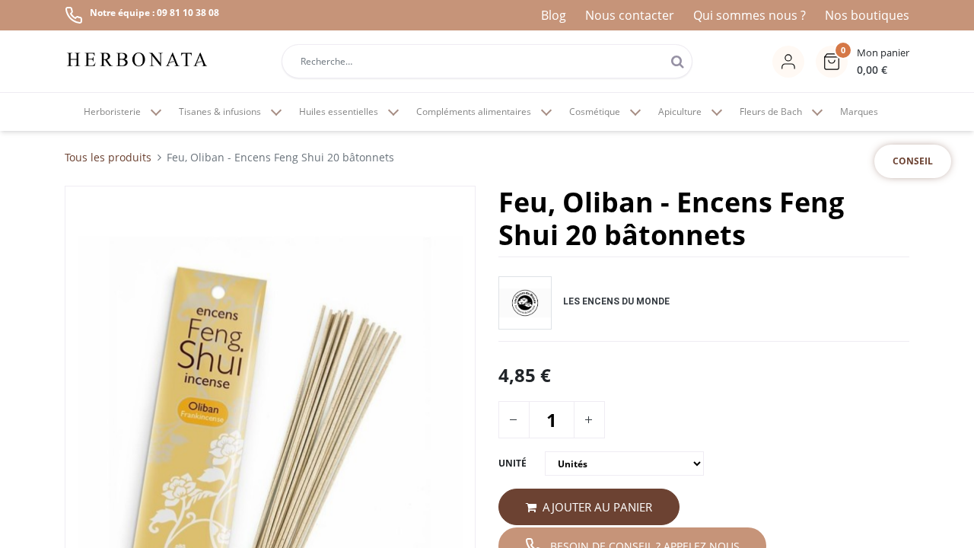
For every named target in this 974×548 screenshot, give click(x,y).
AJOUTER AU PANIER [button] (597, 507)
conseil (913, 161)
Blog (553, 15)
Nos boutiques (867, 15)
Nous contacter (629, 15)
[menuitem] (859, 112)
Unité (512, 463)
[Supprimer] (513, 419)
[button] (862, 62)
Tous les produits (108, 157)
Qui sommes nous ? (749, 15)
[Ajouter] (588, 419)
